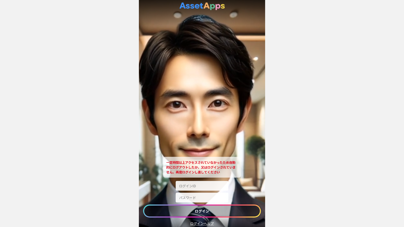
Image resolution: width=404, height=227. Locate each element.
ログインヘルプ (202, 223)
